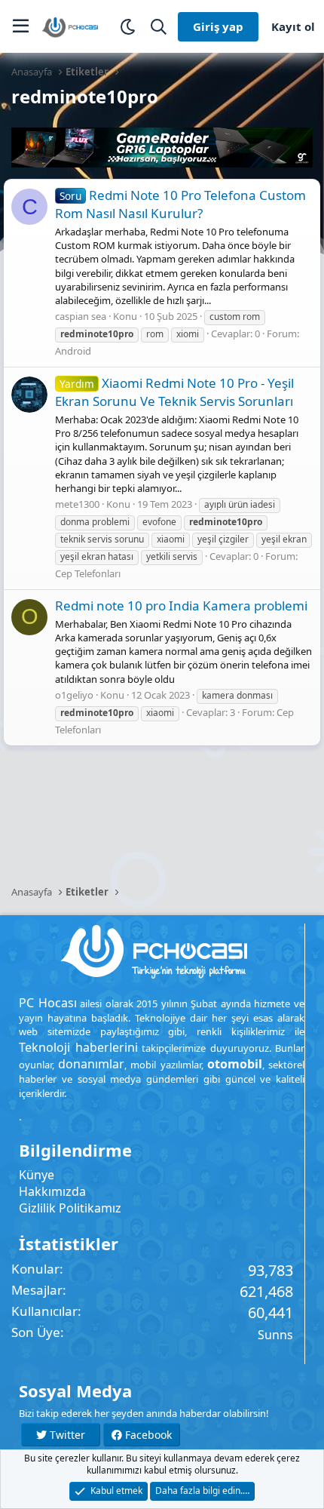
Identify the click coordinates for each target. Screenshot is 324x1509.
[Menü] (20, 26)
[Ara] (158, 27)
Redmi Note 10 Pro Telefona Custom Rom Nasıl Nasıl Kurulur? (180, 204)
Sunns (275, 1334)
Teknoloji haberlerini (78, 1047)
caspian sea (80, 316)
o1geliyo (74, 695)
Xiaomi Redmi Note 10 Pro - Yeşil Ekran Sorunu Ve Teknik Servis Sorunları (174, 392)
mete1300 (77, 504)
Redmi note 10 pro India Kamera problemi (181, 605)
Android (73, 351)
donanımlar (91, 1064)
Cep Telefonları (88, 573)
